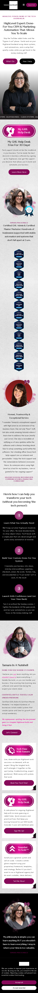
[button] (23, 5)
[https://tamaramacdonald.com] (9, 5)
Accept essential (19, 988)
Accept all (19, 982)
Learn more (29, 975)
